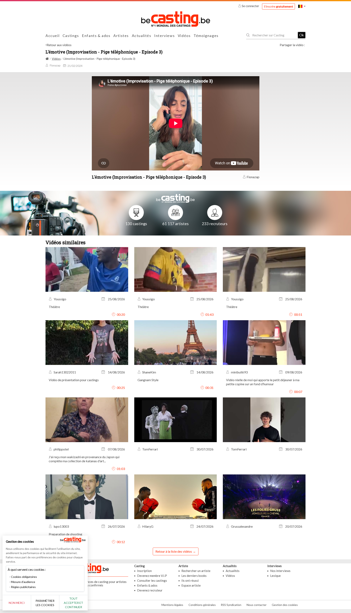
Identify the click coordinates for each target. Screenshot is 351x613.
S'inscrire (278, 6)
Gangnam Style (148, 380)
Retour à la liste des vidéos (173, 551)
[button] (302, 6)
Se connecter (250, 6)
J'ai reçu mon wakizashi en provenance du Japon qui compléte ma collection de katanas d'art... (84, 459)
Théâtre (54, 307)
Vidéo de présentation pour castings (74, 380)
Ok (301, 35)
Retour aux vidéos (59, 45)
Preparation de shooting (65, 534)
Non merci (17, 602)
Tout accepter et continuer (73, 603)
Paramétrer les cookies (45, 603)
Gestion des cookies (285, 604)
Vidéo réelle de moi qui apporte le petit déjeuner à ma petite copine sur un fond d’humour (262, 382)
